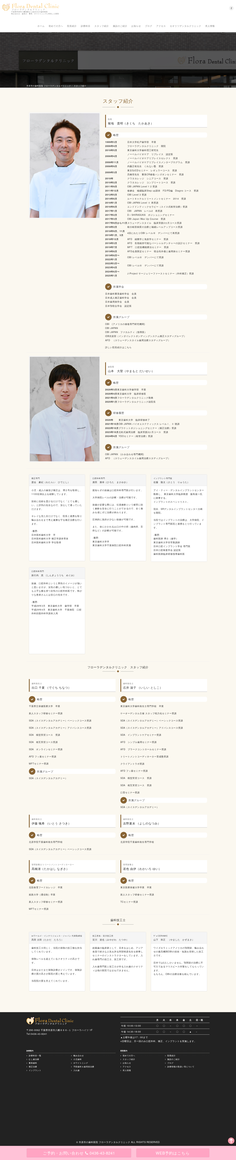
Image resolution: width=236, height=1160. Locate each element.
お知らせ (136, 25)
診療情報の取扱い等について (180, 1066)
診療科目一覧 (34, 1055)
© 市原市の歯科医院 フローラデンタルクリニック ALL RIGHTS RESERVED (118, 1142)
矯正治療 (32, 1066)
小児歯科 (77, 1059)
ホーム (41, 25)
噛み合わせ (78, 1055)
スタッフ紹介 (101, 25)
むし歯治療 (33, 1059)
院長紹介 (72, 25)
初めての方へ (56, 25)
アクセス (161, 25)
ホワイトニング (80, 1062)
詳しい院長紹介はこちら (118, 347)
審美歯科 (32, 1062)
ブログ (148, 25)
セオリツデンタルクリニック (185, 25)
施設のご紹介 (120, 25)
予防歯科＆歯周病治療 (83, 1066)
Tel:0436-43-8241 (36, 1033)
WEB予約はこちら (173, 1153)
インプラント (34, 1070)
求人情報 (210, 25)
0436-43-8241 (79, 1153)
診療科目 (85, 25)
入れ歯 (76, 1070)
